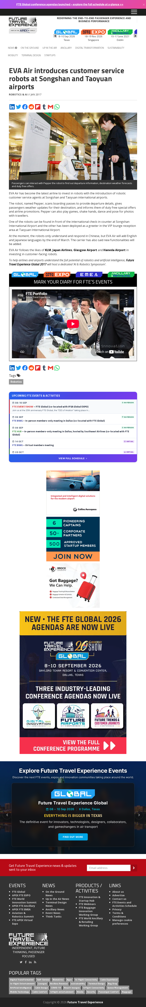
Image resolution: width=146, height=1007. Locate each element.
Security (91, 992)
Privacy (117, 909)
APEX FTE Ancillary (23, 905)
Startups (50, 55)
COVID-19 (56, 988)
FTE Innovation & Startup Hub (89, 898)
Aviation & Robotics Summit (23, 914)
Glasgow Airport (85, 250)
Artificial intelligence (20, 988)
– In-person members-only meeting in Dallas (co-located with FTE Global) (58, 420)
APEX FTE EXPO (21, 895)
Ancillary (66, 48)
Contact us (119, 899)
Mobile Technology (19, 992)
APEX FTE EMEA (21, 909)
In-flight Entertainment (22, 983)
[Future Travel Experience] (23, 25)
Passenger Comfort (108, 992)
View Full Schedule (72, 458)
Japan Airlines (62, 250)
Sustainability (116, 48)
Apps (69, 979)
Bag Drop (112, 983)
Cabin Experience (109, 979)
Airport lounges (72, 988)
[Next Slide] (139, 815)
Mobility (13, 55)
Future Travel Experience (85, 1002)
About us (118, 891)
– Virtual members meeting (33, 445)
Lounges (42, 983)
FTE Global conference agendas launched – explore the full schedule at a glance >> (69, 4)
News (11, 48)
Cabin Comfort (39, 992)
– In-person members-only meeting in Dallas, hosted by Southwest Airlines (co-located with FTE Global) (70, 433)
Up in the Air (50, 48)
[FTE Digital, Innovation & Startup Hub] (73, 539)
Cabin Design (41, 988)
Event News (53, 913)
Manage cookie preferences (122, 921)
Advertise (118, 895)
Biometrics (58, 979)
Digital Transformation (89, 48)
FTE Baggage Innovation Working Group (88, 911)
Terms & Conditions (119, 914)
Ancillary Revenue (59, 983)
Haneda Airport (114, 250)
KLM (48, 250)
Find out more (73, 836)
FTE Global (18, 891)
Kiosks (80, 992)
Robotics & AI (18, 94)
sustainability (78, 983)
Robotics (16, 382)
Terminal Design (31, 55)
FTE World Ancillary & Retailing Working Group (91, 922)
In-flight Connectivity (86, 979)
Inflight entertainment (62, 992)
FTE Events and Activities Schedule (124, 904)
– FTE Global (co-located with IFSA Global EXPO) (50, 406)
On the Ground (30, 48)
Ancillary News (55, 909)
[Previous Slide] (7, 815)
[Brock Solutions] (73, 585)
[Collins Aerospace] (73, 492)
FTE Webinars (87, 904)
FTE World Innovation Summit (24, 900)
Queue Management (117, 988)
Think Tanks (53, 916)
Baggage (126, 992)
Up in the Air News (57, 899)
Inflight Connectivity (93, 988)
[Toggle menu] (134, 12)
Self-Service (43, 979)
